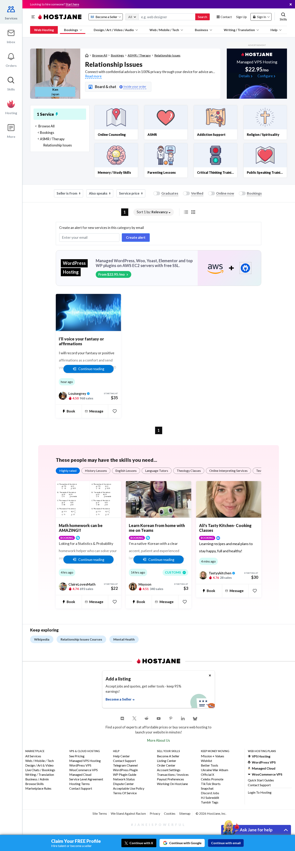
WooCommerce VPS (83, 770)
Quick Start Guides (261, 780)
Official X (207, 774)
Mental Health (124, 639)
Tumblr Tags (209, 802)
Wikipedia (41, 639)
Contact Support (80, 788)
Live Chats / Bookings (40, 770)
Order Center (166, 765)
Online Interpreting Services (228, 470)
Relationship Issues (167, 55)
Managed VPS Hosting (85, 761)
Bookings (71, 30)
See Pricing (76, 756)
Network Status (124, 779)
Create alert (135, 237)
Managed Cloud (80, 774)
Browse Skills (34, 784)
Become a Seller (168, 756)
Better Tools (209, 765)
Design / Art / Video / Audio (114, 30)
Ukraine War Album (214, 770)
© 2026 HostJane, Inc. (211, 813)
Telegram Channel (125, 765)
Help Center (121, 756)
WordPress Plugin (125, 770)
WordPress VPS (80, 765)
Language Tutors (156, 470)
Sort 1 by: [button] (152, 212)
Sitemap (184, 813)
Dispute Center (123, 784)
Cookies (169, 813)
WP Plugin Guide (124, 774)
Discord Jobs (210, 793)
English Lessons (126, 470)
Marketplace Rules (38, 788)
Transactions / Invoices (173, 774)
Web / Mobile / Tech (164, 30)
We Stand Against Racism (128, 813)
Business (201, 30)
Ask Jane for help (256, 829)
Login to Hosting (260, 792)
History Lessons (96, 470)
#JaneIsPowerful (158, 825)
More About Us (158, 740)
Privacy (155, 813)
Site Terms (100, 813)
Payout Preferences (170, 779)
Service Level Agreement (86, 779)
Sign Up (241, 17)
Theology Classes (189, 470)
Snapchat (207, 788)
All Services (33, 756)
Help (274, 30)
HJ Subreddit (210, 797)
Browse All (99, 55)
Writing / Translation (239, 30)
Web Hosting (44, 30)
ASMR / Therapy (139, 55)
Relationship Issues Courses (81, 639)
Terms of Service (125, 793)
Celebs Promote (212, 779)
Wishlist (206, 761)
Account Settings (168, 770)
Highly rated (67, 470)
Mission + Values (212, 756)
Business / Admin (37, 779)
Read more (93, 76)
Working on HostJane (172, 784)
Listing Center (166, 761)
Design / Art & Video (39, 765)
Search (202, 17)
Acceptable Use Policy (128, 788)
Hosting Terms (79, 784)
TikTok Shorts (211, 784)
